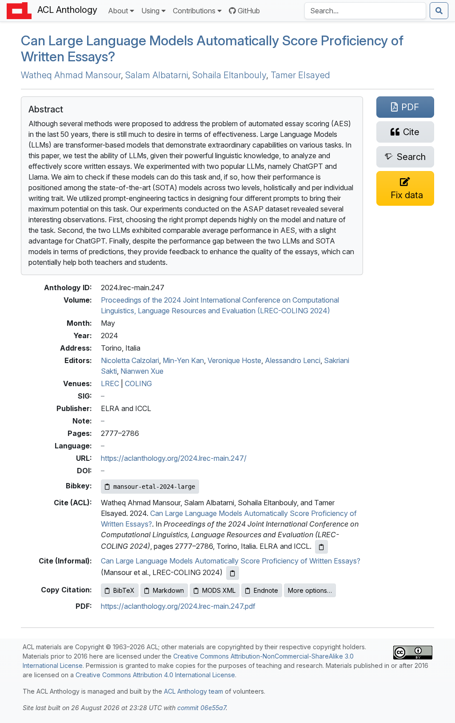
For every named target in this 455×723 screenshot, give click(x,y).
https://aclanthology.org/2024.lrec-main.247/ (174, 458)
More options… (310, 590)
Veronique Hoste (234, 360)
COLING (138, 383)
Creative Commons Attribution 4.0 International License (155, 675)
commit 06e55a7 (201, 707)
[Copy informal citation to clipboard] (232, 573)
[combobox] (365, 10)
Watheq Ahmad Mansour (71, 75)
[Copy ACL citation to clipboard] (321, 547)
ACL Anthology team (193, 691)
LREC (110, 383)
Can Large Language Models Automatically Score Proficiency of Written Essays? (230, 560)
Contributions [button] (194, 10)
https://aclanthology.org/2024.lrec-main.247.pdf (178, 606)
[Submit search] (439, 10)
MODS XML (218, 590)
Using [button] (150, 10)
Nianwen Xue (142, 371)
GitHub (249, 10)
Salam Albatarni (156, 75)
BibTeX (124, 590)
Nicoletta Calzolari (130, 360)
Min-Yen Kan (183, 360)
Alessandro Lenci (292, 360)
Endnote (266, 590)
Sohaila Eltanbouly (229, 75)
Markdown (168, 590)
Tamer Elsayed (300, 75)
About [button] (118, 10)
